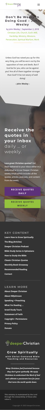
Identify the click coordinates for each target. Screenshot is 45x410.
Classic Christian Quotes (16, 260)
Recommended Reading (16, 269)
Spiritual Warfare (25, 39)
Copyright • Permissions (16, 319)
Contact (8, 274)
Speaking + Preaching (15, 300)
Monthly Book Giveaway (16, 264)
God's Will (32, 32)
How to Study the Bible (15, 255)
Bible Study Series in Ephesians (19, 251)
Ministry (22, 36)
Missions (31, 36)
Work (36, 39)
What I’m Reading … (14, 305)
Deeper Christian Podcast (17, 246)
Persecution (11, 39)
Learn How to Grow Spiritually (19, 237)
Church (24, 32)
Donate (8, 328)
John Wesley (14, 29)
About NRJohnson (13, 296)
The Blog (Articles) (13, 241)
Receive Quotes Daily (22, 191)
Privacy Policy (11, 323)
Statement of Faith (14, 314)
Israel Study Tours (13, 309)
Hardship (13, 36)
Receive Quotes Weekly (22, 203)
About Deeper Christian (16, 291)
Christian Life (14, 32)
